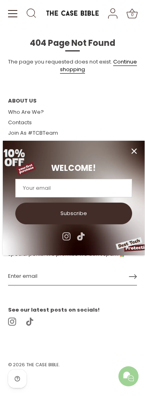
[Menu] (13, 14)
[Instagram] (66, 236)
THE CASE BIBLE (42, 364)
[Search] (31, 14)
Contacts (20, 122)
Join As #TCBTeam (33, 133)
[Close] (134, 151)
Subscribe (73, 213)
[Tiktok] (81, 236)
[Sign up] (133, 277)
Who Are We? (26, 112)
